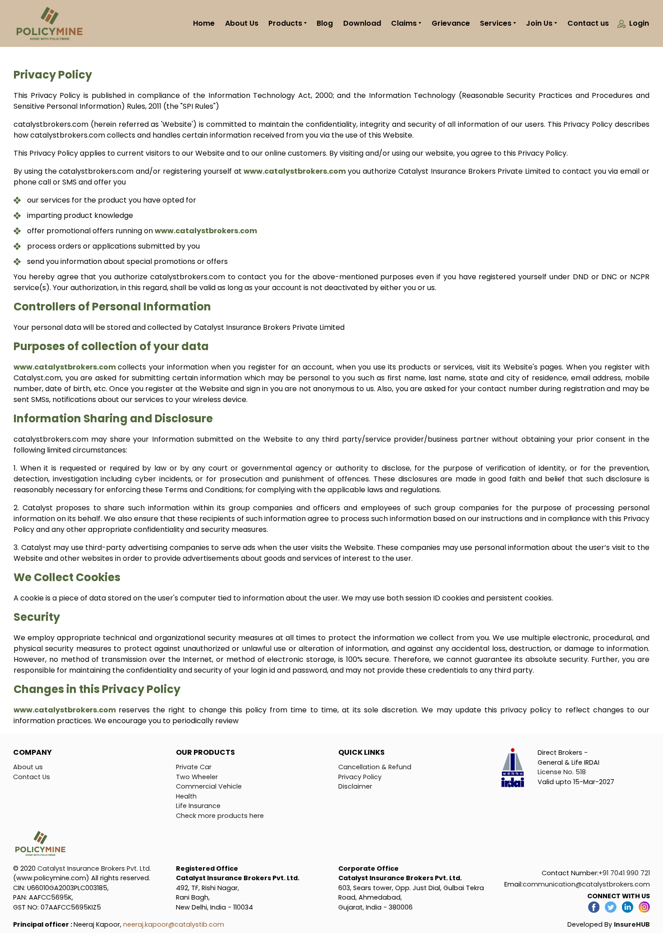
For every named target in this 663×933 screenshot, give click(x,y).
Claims (404, 23)
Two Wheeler (197, 776)
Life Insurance (198, 805)
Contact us (588, 23)
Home (204, 23)
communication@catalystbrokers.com (586, 884)
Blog (325, 23)
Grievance (451, 23)
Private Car (194, 766)
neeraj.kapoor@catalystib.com (173, 924)
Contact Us (31, 776)
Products (285, 23)
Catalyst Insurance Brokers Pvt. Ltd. (94, 868)
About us (28, 766)
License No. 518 (562, 771)
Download (362, 23)
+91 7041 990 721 (624, 873)
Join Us (539, 23)
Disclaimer (355, 786)
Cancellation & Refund (374, 766)
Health (186, 796)
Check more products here (220, 815)
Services (495, 23)
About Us (241, 23)
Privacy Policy (360, 776)
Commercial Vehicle (209, 786)
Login (639, 23)
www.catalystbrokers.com (296, 171)
